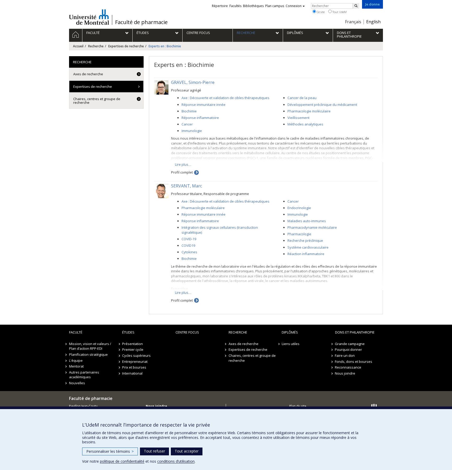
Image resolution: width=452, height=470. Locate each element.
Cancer (187, 124)
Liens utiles (291, 343)
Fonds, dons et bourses (353, 361)
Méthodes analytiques (305, 124)
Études (128, 332)
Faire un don (345, 355)
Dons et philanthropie (355, 332)
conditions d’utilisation (176, 461)
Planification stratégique (88, 354)
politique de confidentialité (122, 461)
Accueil (78, 46)
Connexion (294, 6)
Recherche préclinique (305, 240)
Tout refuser (154, 451)
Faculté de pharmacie (141, 22)
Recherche (96, 46)
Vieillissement (298, 117)
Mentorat (76, 366)
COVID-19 (189, 239)
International (132, 373)
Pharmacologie (299, 234)
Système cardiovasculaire (308, 247)
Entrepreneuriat (135, 361)
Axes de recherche (88, 74)
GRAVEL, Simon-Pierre (192, 82)
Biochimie (189, 111)
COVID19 (188, 245)
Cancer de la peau (302, 97)
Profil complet (182, 172)
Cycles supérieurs (136, 355)
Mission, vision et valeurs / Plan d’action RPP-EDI (90, 346)
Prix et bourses (134, 367)
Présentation (132, 343)
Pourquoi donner (348, 349)
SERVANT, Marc (186, 186)
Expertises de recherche (126, 46)
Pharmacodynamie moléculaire (312, 227)
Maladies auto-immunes (306, 221)
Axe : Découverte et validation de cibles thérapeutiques (225, 97)
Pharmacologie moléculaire (309, 111)
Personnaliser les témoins (110, 451)
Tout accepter (187, 451)
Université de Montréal (89, 17)
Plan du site (297, 406)
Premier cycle (132, 349)
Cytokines (189, 252)
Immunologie (192, 130)
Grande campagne (350, 343)
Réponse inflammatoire (200, 117)
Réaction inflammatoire (305, 253)
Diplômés (290, 332)
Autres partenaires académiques (84, 375)
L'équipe (76, 360)
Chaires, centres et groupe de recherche (96, 100)
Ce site (320, 12)
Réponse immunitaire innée (203, 104)
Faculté (75, 332)
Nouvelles (77, 383)
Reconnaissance (348, 367)
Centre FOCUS (187, 332)
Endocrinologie (299, 207)
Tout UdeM (339, 12)
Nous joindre (345, 373)
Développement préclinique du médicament (322, 104)
